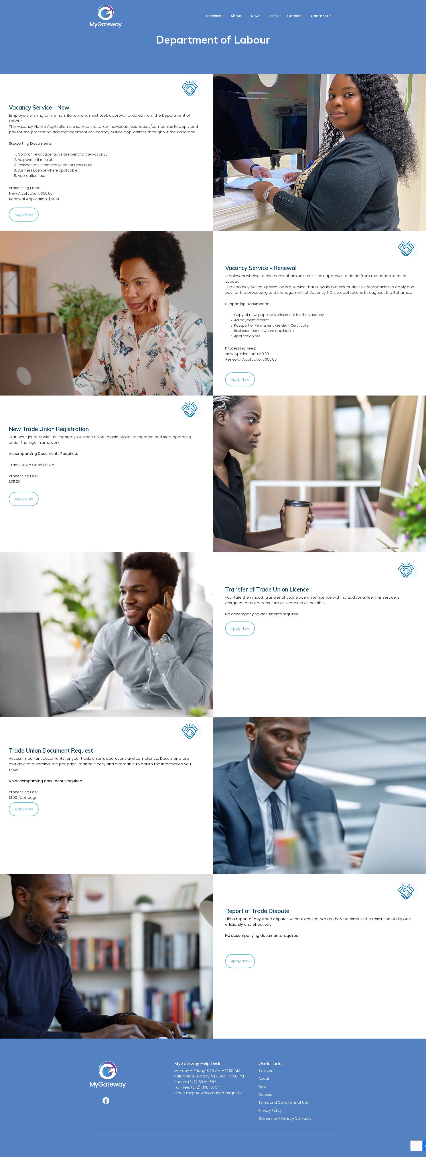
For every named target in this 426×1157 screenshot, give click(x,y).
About (236, 15)
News (255, 15)
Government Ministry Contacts (284, 1118)
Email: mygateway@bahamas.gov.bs (208, 1092)
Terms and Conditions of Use (283, 1102)
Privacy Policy (270, 1110)
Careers (294, 15)
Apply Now (24, 214)
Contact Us (321, 15)
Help (274, 15)
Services (213, 15)
